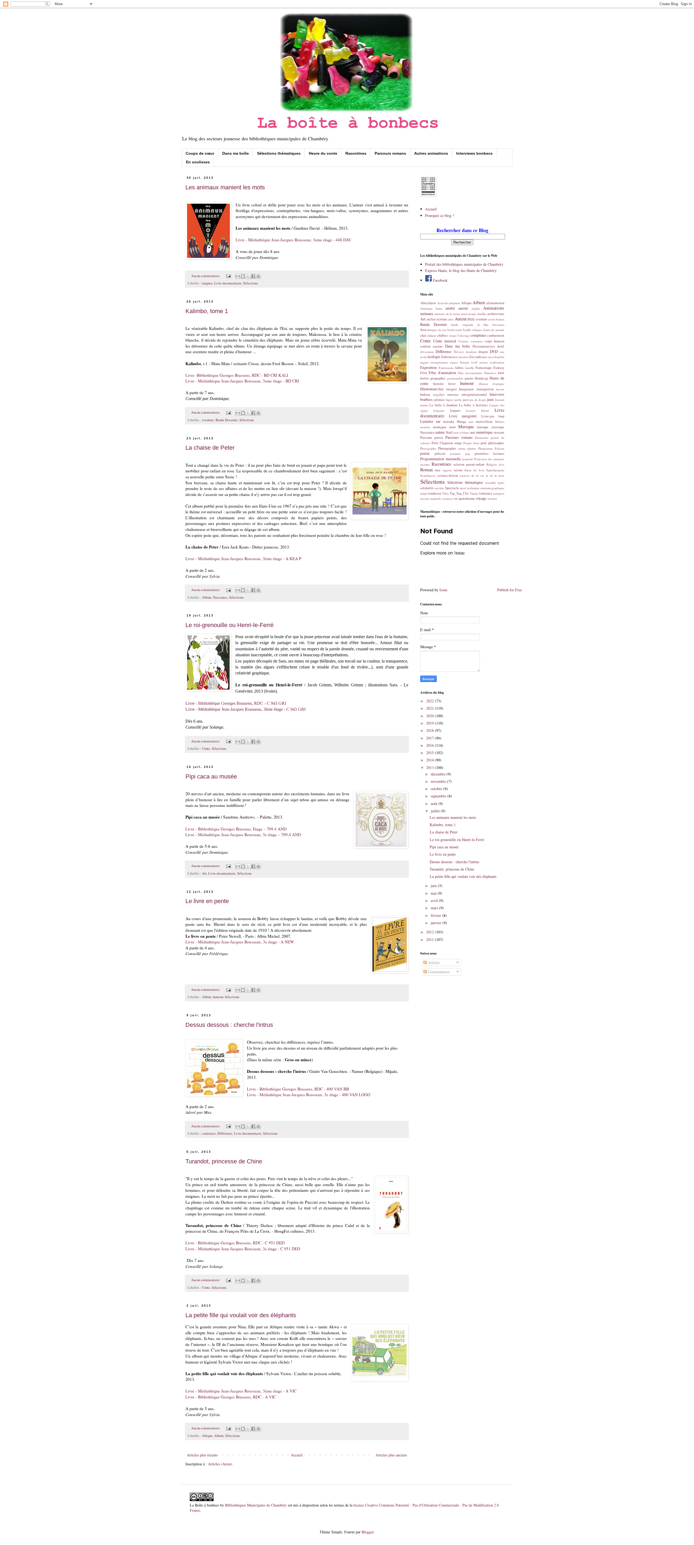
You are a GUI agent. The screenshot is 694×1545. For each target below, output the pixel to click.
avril (435, 900)
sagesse (447, 470)
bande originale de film (470, 325)
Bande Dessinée (227, 420)
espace (454, 362)
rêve (501, 464)
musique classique (490, 427)
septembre (439, 796)
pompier (455, 454)
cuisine (438, 346)
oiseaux (499, 432)
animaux (426, 313)
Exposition (428, 367)
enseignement (439, 362)
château (431, 335)
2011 (430, 939)
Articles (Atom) (220, 1463)
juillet (436, 810)
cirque (453, 335)
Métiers (499, 422)
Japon (449, 400)
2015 (430, 752)
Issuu (443, 589)
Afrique (207, 1435)
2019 (430, 723)
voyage (481, 498)
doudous (471, 352)
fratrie (424, 378)
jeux (490, 399)
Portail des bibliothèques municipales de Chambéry (464, 264)
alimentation (495, 303)
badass (500, 319)
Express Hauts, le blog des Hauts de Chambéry (461, 270)
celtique (476, 330)
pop (467, 454)
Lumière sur (430, 421)
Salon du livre (474, 470)
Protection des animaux (489, 459)
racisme (425, 464)
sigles (500, 483)
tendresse (434, 493)
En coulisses (198, 162)
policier (440, 453)
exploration (497, 362)
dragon (483, 351)
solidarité (426, 488)
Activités (442, 303)
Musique (466, 426)
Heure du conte (323, 153)
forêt (501, 373)
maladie (448, 421)
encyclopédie (496, 357)
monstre (425, 427)
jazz (466, 399)
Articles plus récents (202, 1455)
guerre (469, 378)
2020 (430, 715)
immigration (485, 389)
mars (435, 907)
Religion (491, 464)
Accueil (297, 1455)
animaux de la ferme (447, 314)
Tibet (445, 493)
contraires (209, 1133)
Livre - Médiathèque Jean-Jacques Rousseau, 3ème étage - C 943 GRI (245, 709)
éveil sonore (479, 362)
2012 (430, 931)
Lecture (470, 410)
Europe (464, 362)
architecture (495, 313)
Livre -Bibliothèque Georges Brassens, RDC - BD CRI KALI (236, 375)
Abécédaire (428, 303)
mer (471, 422)
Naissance (220, 597)
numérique (484, 432)
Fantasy (498, 367)
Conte (206, 748)
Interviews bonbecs (474, 153)
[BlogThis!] (243, 276)
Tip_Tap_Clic (459, 493)
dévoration (427, 352)
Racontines (356, 153)
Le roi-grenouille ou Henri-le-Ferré (229, 625)
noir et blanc (461, 432)
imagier (451, 389)
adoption (454, 303)
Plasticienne (485, 448)
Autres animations (431, 153)
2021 (430, 708)
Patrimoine (482, 438)
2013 (430, 767)
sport (463, 488)
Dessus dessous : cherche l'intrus (229, 1024)
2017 (430, 738)
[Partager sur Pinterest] (258, 276)
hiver (451, 383)
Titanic (474, 493)
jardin (458, 400)
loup (501, 416)
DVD (494, 351)
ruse (438, 470)
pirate (461, 448)
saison (458, 470)
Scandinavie (427, 475)
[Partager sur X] (248, 276)
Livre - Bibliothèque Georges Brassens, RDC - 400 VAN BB (298, 1089)
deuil (500, 346)
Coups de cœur (200, 153)
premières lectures (489, 453)
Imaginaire (466, 389)
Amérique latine (431, 308)
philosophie (496, 443)
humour (218, 997)
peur (484, 443)
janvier (436, 922)
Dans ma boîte (235, 153)
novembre (439, 781)
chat (423, 335)
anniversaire (468, 314)
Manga (461, 421)
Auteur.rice (464, 319)
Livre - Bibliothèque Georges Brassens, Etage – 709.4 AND (236, 829)
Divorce (459, 352)
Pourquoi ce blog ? (439, 215)
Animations (493, 308)
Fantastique (483, 367)
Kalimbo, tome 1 (206, 311)
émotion (463, 357)
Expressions (446, 368)
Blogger (368, 1531)
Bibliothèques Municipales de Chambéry (256, 1505)
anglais (475, 308)
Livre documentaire (228, 283)
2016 (430, 745)
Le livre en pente (207, 901)
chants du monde (493, 330)
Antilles (482, 314)
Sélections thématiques (279, 153)
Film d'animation (442, 372)
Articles (433, 962)
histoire (438, 383)
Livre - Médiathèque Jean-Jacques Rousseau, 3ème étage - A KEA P (243, 558)
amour (463, 308)
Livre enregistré (463, 415)
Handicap (481, 378)
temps (424, 493)
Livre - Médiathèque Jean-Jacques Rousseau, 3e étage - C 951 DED (242, 1248)
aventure (208, 420)
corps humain (495, 341)
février (436, 915)
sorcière (439, 488)
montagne (439, 427)
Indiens (425, 394)
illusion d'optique (491, 384)
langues (207, 283)
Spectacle (452, 488)
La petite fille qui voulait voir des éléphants (240, 1315)
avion (491, 319)
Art (204, 873)
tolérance (485, 493)
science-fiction (447, 475)
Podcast (499, 448)
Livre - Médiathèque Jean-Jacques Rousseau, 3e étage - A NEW (239, 941)
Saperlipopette (495, 470)
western (492, 498)
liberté (485, 410)
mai (434, 893)
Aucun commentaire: (206, 276)
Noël (449, 432)
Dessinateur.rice (484, 346)
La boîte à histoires (473, 405)
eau (502, 352)
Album (206, 597)
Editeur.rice (449, 357)
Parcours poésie (431, 437)
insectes (453, 394)
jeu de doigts (478, 400)
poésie (425, 453)
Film (423, 373)
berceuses (498, 325)
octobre (437, 788)
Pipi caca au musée (211, 776)
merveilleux (484, 421)
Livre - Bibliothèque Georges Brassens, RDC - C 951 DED (235, 1242)
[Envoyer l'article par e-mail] (228, 276)
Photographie (447, 448)
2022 (430, 700)
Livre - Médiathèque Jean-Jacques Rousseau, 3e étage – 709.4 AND (243, 834)
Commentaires (438, 971)
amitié (450, 308)
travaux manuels (430, 498)
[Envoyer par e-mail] (237, 276)
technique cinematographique (485, 488)
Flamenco (490, 373)
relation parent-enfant (469, 464)
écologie (434, 356)
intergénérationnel (474, 394)
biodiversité (454, 330)
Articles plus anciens (391, 1455)
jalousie (439, 399)
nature (440, 432)
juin (434, 885)
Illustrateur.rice (432, 388)
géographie (437, 378)
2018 (430, 730)
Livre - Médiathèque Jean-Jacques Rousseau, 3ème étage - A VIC (241, 1391)
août (434, 803)
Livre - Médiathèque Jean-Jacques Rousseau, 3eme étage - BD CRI (242, 381)
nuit (472, 432)
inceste (500, 389)
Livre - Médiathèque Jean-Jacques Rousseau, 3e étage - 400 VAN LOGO (308, 1094)
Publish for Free (509, 589)
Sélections (250, 283)
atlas (451, 319)
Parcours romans (390, 153)
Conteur (463, 341)
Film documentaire (470, 373)
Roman (426, 469)
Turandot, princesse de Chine (223, 1161)
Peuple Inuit (471, 443)
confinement (495, 335)
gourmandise (455, 378)
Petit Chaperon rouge (447, 443)
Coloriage (464, 335)
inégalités (439, 394)
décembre (438, 774)
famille (469, 368)
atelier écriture (436, 319)
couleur (425, 346)
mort (452, 427)
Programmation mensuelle (440, 458)
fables (459, 367)
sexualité (490, 483)
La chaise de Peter (209, 447)
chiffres (442, 335)
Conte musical (444, 340)
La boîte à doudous (443, 405)
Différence (224, 1133)
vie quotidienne (464, 498)
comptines (478, 335)
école (423, 357)
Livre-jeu (487, 416)
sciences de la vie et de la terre (482, 475)
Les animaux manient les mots (225, 187)
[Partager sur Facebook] (253, 276)
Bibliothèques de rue (433, 330)
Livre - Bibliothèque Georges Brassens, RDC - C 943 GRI (236, 703)
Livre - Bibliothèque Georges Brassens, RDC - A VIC (230, 1397)
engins (424, 362)
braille (467, 330)
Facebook (440, 280)
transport (498, 493)
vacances (447, 498)
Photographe (428, 448)
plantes (471, 448)
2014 (430, 759)
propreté (467, 459)
